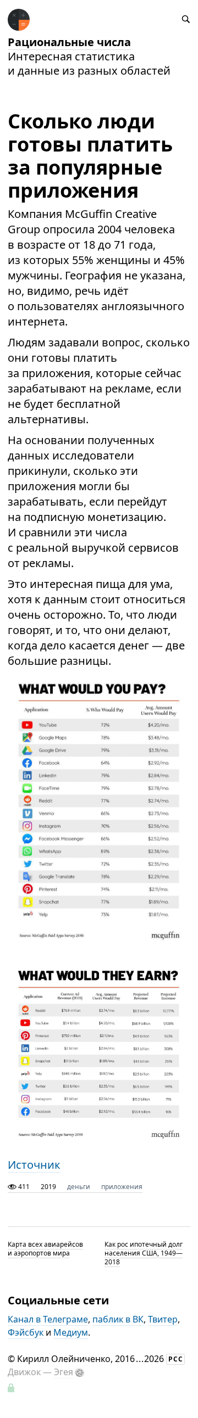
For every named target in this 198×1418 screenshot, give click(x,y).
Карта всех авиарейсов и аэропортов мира (45, 1249)
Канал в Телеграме (48, 1319)
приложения (121, 1186)
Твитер (163, 1319)
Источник (34, 1164)
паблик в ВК (118, 1319)
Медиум (70, 1332)
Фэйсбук (25, 1332)
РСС (175, 1359)
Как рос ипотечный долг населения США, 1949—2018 (144, 1253)
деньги (78, 1186)
